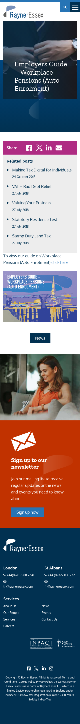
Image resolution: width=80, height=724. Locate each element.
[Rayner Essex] (23, 551)
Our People (11, 613)
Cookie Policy (27, 681)
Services (9, 619)
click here (59, 262)
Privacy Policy (44, 681)
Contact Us (49, 619)
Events (46, 613)
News (40, 338)
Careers (8, 626)
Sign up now (27, 512)
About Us (9, 606)
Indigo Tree (45, 699)
